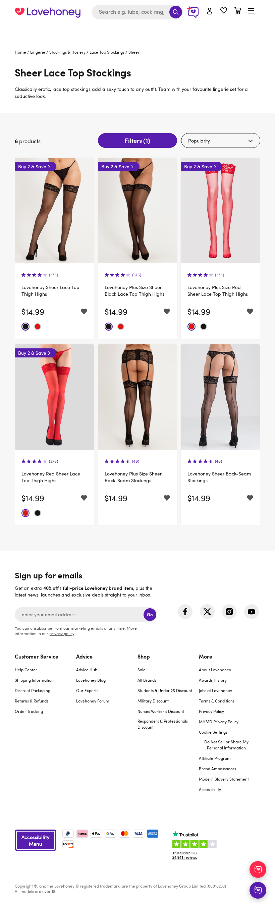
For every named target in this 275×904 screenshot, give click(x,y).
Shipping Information (34, 680)
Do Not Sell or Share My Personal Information (226, 744)
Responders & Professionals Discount (163, 724)
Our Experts (87, 690)
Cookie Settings (213, 732)
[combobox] (137, 12)
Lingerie (37, 52)
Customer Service (36, 656)
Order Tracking (29, 711)
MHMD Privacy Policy (218, 721)
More (205, 656)
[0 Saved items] (223, 11)
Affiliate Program (215, 758)
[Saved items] (84, 311)
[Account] (209, 11)
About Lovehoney (215, 669)
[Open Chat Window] (258, 890)
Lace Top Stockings (107, 52)
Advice (84, 656)
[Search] (175, 12)
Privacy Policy (211, 711)
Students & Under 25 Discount (165, 690)
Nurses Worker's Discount (161, 711)
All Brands (147, 680)
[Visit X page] (207, 611)
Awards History (213, 680)
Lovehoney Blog (91, 680)
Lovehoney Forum (92, 700)
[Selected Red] (38, 327)
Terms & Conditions (216, 700)
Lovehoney (137, 31)
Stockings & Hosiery (67, 52)
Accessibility (210, 789)
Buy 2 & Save (32, 166)
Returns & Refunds (31, 700)
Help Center (26, 669)
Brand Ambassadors (217, 768)
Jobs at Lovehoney (215, 690)
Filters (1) (137, 140)
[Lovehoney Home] (47, 12)
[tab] (45, 727)
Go (150, 614)
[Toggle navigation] (251, 11)
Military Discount (153, 700)
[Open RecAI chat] (258, 869)
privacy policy (61, 633)
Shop (144, 656)
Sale (142, 669)
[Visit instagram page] (229, 611)
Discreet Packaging (32, 690)
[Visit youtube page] (251, 611)
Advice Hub (86, 669)
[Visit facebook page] (185, 611)
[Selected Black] (25, 327)
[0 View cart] (237, 11)
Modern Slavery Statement (224, 779)
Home (20, 52)
